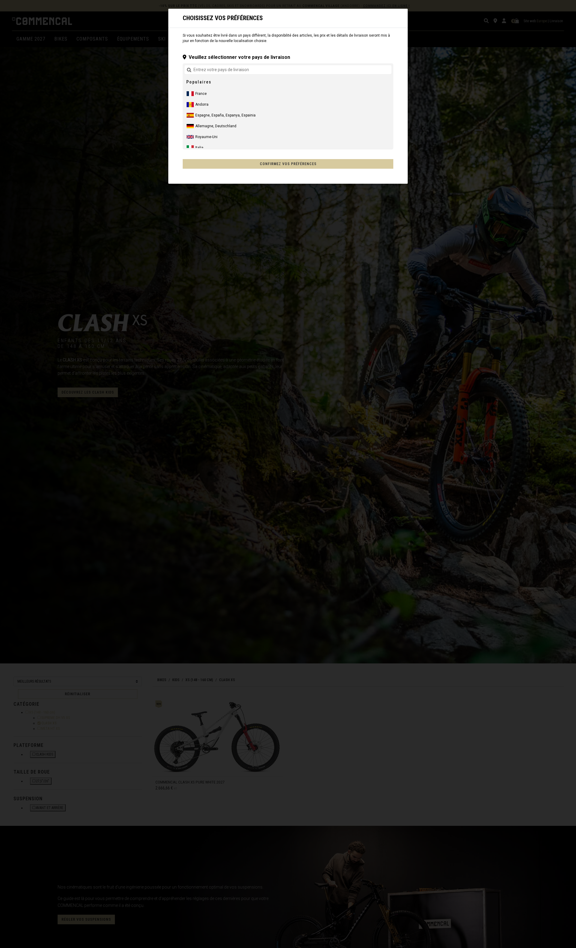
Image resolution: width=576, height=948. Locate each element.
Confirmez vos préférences (288, 164)
